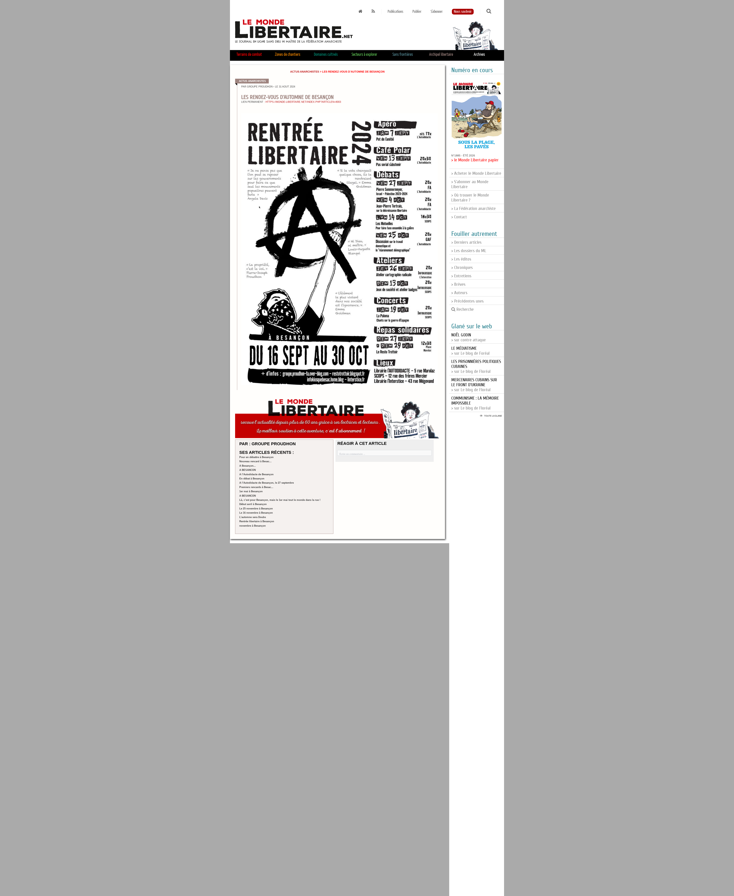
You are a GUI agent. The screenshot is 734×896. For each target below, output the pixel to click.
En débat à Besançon (251, 478)
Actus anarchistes (304, 71)
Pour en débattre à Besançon (256, 457)
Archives (479, 55)
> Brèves (458, 284)
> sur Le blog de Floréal (474, 384)
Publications (395, 12)
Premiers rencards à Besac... (256, 487)
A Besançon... (247, 465)
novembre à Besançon (252, 525)
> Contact (459, 216)
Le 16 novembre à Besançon (256, 512)
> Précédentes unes (467, 301)
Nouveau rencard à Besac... (255, 461)
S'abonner (437, 12)
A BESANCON (247, 470)
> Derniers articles (466, 242)
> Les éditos (461, 259)
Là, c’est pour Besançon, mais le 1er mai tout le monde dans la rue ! (279, 500)
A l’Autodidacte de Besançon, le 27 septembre (266, 482)
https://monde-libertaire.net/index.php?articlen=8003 (303, 102)
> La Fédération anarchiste (473, 208)
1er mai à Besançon (251, 491)
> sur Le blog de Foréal (470, 351)
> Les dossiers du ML (468, 250)
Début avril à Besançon (253, 504)
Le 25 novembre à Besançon (256, 508)
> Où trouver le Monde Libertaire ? (470, 198)
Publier (416, 12)
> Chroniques (462, 267)
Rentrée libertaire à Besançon (256, 521)
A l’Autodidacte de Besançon (256, 474)
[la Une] (360, 12)
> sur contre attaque (468, 337)
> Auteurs (459, 292)
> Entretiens (461, 276)
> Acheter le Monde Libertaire (476, 173)
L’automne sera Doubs (252, 517)
